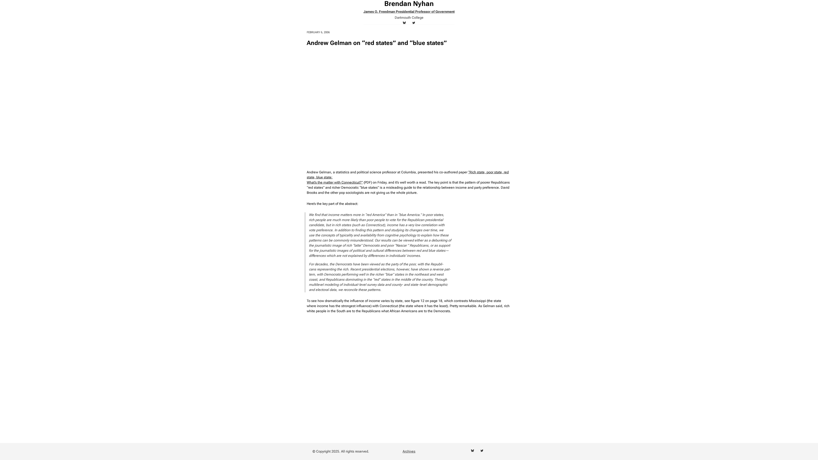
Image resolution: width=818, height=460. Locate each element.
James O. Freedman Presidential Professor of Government (409, 12)
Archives (409, 451)
